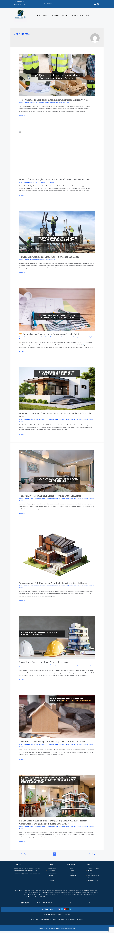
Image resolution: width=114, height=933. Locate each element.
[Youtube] (65, 909)
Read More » (22, 115)
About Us (45, 15)
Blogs (81, 15)
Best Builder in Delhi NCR (39, 902)
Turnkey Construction (55, 15)
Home (38, 15)
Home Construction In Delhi (39, 919)
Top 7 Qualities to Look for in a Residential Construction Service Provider (53, 99)
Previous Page (22, 854)
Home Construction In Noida (56, 919)
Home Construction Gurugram (49, 337)
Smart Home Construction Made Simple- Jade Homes (44, 662)
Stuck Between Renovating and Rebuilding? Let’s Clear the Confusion (52, 741)
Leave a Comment (24, 102)
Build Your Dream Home (51, 902)
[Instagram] (98, 4)
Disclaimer (66, 914)
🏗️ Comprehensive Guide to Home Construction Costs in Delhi (49, 334)
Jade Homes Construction (37, 102)
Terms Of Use (58, 914)
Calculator (64, 15)
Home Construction (35, 337)
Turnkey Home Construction (91, 902)
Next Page (93, 854)
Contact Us (87, 15)
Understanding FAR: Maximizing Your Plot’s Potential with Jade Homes (53, 583)
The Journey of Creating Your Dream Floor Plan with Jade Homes (50, 495)
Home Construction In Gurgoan (74, 919)
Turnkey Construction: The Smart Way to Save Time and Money (49, 256)
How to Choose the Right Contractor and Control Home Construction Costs (54, 179)
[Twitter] (62, 909)
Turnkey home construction (52, 102)
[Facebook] (92, 4)
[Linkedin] (70, 909)
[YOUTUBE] (95, 4)
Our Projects (74, 15)
